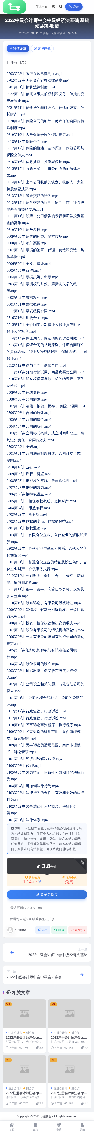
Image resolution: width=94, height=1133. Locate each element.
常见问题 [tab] (44, 48)
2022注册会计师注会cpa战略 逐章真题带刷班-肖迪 (24, 1095)
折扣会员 (34, 877)
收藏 (61, 930)
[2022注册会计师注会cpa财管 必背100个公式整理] (24, 1013)
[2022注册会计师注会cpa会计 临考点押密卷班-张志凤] (69, 1069)
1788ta (20, 930)
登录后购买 (49, 895)
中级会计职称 (48, 33)
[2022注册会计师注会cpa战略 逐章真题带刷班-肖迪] (24, 1069)
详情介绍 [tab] (19, 48)
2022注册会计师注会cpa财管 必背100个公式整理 (23, 1039)
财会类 (61, 33)
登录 (76, 6)
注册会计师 (15, 1033)
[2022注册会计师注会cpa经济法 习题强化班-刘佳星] (69, 1013)
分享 (45, 930)
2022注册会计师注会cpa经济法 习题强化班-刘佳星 (69, 1039)
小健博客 (45, 1116)
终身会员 (71, 877)
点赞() (80, 930)
